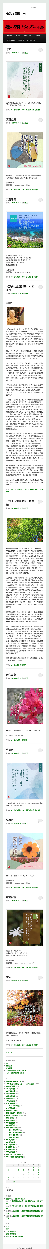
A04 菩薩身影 (10, 1091)
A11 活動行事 (10, 1103)
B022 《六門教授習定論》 (14, 1115)
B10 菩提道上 (10, 1144)
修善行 (9, 819)
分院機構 (37, 36)
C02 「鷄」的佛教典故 (13, 1154)
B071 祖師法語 (26, 1045)
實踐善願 (11, 119)
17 (8, 1175)
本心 (8, 977)
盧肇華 (8, 1199)
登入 (7, 1229)
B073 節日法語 (14, 1135)
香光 (26, 53)
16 (38, 1172)
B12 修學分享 (10, 1149)
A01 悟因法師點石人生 (13, 1081)
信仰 (8, 49)
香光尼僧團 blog (16, 13)
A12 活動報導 (10, 1108)
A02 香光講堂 (15, 665)
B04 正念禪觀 (10, 1120)
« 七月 (14, 1182)
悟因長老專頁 (11, 40)
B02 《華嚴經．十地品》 (14, 1113)
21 (28, 1175)
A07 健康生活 (10, 1098)
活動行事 (9, 36)
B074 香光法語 (26, 190)
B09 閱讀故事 (10, 1142)
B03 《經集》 (10, 1118)
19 (18, 1175)
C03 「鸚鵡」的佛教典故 (14, 1157)
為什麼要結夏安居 (19, 1199)
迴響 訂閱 (11, 1234)
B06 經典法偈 (10, 1125)
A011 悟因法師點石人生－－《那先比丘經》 (25, 489)
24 (8, 1177)
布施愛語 (11, 897)
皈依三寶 (11, 674)
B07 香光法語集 (16, 110)
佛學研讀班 (27, 36)
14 (28, 1172)
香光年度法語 (31, 40)
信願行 (9, 749)
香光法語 (21, 40)
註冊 (7, 1226)
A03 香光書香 (10, 1089)
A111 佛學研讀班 (14, 1106)
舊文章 (9, 1052)
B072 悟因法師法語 (28, 110)
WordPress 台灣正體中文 (14, 1236)
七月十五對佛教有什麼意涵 (15, 1073)
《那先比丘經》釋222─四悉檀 (16, 1070)
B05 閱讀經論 (10, 1123)
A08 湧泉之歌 (10, 1101)
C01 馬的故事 (10, 1152)
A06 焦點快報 (10, 1096)
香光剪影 (18, 36)
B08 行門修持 (10, 1140)
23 (38, 1175)
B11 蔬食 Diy (10, 1147)
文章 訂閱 (11, 1231)
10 (8, 1172)
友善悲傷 (11, 199)
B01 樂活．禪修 (11, 1110)
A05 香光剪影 (10, 1093)
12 (18, 1172)
